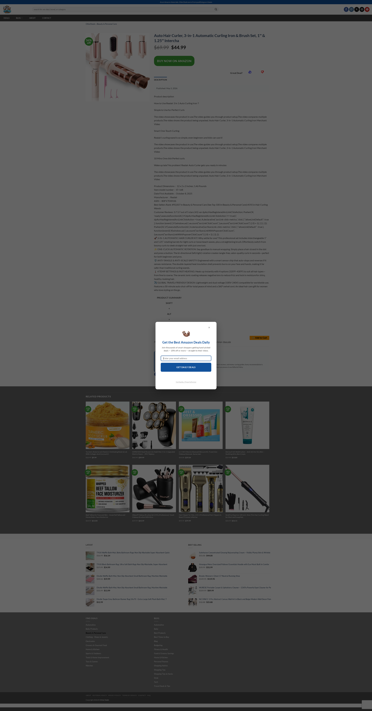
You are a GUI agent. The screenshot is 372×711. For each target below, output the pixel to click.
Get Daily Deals (186, 367)
